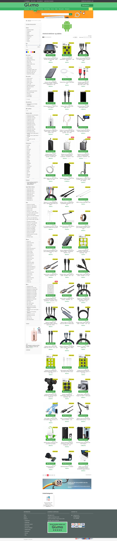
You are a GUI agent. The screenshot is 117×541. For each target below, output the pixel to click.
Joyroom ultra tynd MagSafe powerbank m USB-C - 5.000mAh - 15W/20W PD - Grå (50, 83)
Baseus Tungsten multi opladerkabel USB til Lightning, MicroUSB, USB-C (50, 323)
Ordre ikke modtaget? (28, 527)
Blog (25, 534)
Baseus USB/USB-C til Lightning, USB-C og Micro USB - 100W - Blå (67, 347)
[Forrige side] (43, 475)
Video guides (27, 531)
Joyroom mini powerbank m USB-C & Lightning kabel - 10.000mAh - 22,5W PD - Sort (83, 155)
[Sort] (34, 52)
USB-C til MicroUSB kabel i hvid (83, 202)
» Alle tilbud (28, 349)
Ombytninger (27, 522)
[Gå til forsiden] (26, 21)
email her (76, 486)
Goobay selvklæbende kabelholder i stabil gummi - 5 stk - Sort (67, 59)
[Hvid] (30, 52)
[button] (61, 9)
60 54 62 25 (27, 1)
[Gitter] (43, 37)
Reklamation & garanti (29, 524)
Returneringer (27, 525)
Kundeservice (27, 520)
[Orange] (33, 52)
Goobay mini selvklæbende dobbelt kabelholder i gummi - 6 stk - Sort (83, 371)
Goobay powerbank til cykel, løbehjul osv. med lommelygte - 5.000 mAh (50, 395)
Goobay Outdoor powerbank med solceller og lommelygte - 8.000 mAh (51, 59)
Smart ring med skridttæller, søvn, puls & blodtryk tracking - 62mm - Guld (83, 227)
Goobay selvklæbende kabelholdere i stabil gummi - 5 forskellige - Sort (67, 395)
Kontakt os (26, 518)
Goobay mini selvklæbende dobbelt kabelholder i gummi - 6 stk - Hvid (50, 371)
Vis (73, 37)
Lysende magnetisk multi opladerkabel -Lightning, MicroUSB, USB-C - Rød (83, 83)
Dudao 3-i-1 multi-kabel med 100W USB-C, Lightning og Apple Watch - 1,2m (83, 299)
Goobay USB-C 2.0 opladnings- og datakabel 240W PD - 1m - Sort (67, 203)
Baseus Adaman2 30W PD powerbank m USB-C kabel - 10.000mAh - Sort (67, 443)
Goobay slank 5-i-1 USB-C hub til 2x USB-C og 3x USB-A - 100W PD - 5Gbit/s (83, 179)
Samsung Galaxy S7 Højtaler (67, 466)
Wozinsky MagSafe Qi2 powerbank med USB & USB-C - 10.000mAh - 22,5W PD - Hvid (51, 299)
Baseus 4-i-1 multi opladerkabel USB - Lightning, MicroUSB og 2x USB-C (50, 203)
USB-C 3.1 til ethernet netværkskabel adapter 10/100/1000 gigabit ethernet (83, 467)
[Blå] (26, 52)
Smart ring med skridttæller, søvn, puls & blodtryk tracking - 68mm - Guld (50, 251)
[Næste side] (54, 475)
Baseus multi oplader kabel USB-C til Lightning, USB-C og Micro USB (83, 59)
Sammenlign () (48, 37)
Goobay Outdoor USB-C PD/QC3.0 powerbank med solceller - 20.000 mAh (50, 155)
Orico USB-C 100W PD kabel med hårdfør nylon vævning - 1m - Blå (51, 419)
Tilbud (27, 323)
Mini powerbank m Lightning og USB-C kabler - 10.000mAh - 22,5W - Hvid (50, 131)
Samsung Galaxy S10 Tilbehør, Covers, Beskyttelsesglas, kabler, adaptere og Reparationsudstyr (48, 505)
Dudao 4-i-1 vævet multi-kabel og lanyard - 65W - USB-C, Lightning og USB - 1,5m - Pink (67, 131)
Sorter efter (81, 37)
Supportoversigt (27, 529)
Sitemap (26, 533)
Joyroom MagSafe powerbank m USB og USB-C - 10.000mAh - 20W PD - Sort (67, 251)
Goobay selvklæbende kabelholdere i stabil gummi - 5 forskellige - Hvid (83, 251)
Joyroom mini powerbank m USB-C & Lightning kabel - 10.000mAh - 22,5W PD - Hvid (66, 155)
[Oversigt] (44, 37)
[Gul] (28, 52)
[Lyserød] (31, 52)
